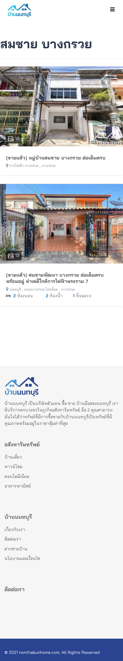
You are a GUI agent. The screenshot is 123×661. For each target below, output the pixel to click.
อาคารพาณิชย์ (17, 486)
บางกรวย (49, 165)
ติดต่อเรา (12, 539)
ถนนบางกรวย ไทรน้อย (41, 289)
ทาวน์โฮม (13, 466)
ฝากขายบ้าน (15, 549)
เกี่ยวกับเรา (14, 529)
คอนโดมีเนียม (16, 476)
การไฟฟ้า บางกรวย (24, 165)
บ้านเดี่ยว (13, 457)
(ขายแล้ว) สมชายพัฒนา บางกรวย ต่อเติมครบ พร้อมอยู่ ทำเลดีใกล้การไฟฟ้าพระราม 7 (55, 278)
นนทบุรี (15, 289)
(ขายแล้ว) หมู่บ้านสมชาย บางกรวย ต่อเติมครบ (55, 158)
